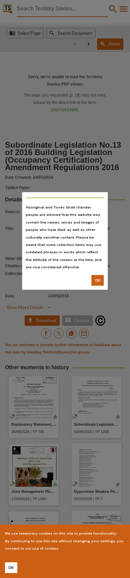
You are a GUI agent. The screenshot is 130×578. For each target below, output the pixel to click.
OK (98, 280)
